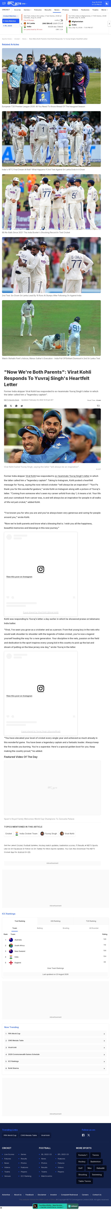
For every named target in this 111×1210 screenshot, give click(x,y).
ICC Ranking (26, 1176)
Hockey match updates (48, 845)
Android (21, 852)
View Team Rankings (55, 968)
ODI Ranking (55, 921)
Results (48, 10)
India (16, 957)
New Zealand (20, 951)
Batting (40, 928)
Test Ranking (20, 921)
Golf (80, 1168)
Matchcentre (46, 1176)
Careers (85, 1195)
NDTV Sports (92, 845)
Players (24, 1172)
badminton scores (67, 845)
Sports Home (7, 39)
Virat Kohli (31, 476)
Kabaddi (101, 1168)
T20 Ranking (91, 921)
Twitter (40, 849)
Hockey (81, 1161)
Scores (17, 10)
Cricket (6, 10)
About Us (18, 1195)
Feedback (30, 1195)
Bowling (66, 928)
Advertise (6, 1195)
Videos (75, 10)
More (104, 10)
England (18, 963)
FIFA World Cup (14, 1034)
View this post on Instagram (19, 577)
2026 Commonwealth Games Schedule (24, 1054)
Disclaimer (42, 1195)
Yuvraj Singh (51, 833)
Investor (53, 1195)
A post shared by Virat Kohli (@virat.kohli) (40, 612)
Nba (90, 1168)
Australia (18, 940)
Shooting (82, 1174)
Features (85, 10)
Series (27, 10)
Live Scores (9, 1154)
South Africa (20, 945)
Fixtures (38, 10)
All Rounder (94, 928)
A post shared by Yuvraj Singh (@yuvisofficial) (40, 731)
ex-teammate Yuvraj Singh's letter (72, 476)
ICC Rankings (13, 1061)
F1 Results (80, 845)
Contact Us (97, 1195)
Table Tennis (84, 1181)
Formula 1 (82, 1155)
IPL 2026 (8, 26)
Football (27, 845)
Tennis (95, 1155)
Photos (65, 10)
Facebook (18, 849)
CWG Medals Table (16, 1040)
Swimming (97, 1174)
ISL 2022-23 (46, 1154)
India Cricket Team (28, 833)
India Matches (10, 21)
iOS (28, 852)
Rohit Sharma (13, 1068)
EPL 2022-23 (63, 1154)
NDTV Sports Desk (11, 400)
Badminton (96, 1161)
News (57, 10)
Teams (95, 10)
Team (14, 928)
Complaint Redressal (69, 1195)
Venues (7, 1176)
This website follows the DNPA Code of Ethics (37, 1200)
